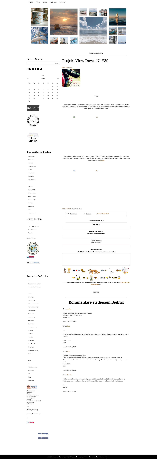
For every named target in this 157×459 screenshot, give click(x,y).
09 (57, 89)
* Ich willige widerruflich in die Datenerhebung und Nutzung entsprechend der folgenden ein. (96, 283)
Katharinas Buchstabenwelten (33, 410)
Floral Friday (31, 340)
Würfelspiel (30, 353)
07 (48, 89)
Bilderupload (31, 380)
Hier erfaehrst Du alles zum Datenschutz (90, 457)
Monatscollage (31, 323)
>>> (58, 78)
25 (34, 98)
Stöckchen (30, 209)
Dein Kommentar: (96, 250)
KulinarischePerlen (32, 179)
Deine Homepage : (96, 241)
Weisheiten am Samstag (33, 350)
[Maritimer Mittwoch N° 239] (103, 12)
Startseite (30, 2)
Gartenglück (30, 337)
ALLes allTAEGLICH (31, 396)
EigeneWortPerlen (32, 166)
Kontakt (45, 2)
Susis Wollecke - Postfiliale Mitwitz (34, 400)
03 (29, 89)
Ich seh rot (30, 330)
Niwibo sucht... (31, 313)
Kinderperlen (31, 176)
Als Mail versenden (102, 213)
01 (52, 86)
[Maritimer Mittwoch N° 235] (113, 40)
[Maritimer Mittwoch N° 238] (93, 30)
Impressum (53, 2)
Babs (68, 326)
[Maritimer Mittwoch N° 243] (74, 40)
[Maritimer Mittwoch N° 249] (64, 21)
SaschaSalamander (30, 402)
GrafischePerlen (31, 173)
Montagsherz (31, 320)
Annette (69, 375)
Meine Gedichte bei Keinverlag (34, 287)
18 (34, 95)
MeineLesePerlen (31, 193)
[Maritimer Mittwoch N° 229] (122, 40)
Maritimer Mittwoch (32, 327)
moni (68, 351)
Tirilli (28, 405)
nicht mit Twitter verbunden (84, 213)
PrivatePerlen (31, 206)
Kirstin (102, 160)
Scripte (29, 360)
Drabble (30, 293)
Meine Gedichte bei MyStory (34, 283)
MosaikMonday (31, 317)
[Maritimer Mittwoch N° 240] (93, 12)
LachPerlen (30, 183)
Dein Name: (96, 224)
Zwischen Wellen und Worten (33, 395)
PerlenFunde (30, 203)
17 (29, 95)
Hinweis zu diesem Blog (33, 223)
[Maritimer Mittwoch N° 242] (83, 12)
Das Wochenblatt (31, 310)
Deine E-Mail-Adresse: (96, 232)
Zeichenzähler (31, 370)
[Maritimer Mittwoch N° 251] (39, 17)
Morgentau (29, 408)
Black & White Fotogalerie (33, 226)
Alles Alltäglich (31, 297)
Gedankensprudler (30, 397)
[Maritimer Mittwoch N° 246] (64, 40)
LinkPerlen (30, 186)
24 (29, 98)
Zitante (28, 393)
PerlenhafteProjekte (32, 199)
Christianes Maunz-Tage (33, 307)
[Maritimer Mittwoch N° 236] (113, 31)
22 (52, 95)
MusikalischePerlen (32, 196)
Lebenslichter (29, 392)
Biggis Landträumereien (33, 303)
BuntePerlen (30, 163)
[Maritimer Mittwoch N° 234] (122, 31)
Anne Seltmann (66, 208)
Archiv (38, 2)
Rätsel (29, 377)
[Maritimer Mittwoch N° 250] (39, 35)
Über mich (30, 233)
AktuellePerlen (31, 156)
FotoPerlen (30, 169)
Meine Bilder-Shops (32, 229)
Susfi (28, 406)
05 (38, 89)
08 (52, 89)
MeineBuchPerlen (32, 189)
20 (43, 95)
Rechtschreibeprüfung (32, 367)
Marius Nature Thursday (33, 343)
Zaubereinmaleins (30, 403)
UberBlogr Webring (31, 238)
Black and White (31, 300)
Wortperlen (29, 399)
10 (29, 92)
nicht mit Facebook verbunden (68, 213)
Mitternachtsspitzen (31, 390)
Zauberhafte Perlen (32, 213)
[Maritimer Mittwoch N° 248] (54, 40)
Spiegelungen (31, 347)
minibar (69, 309)
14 (48, 92)
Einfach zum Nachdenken (32, 409)
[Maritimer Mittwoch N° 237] (117, 17)
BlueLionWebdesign (36, 413)
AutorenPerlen (31, 159)
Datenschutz (62, 2)
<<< (28, 78)
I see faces (30, 333)
